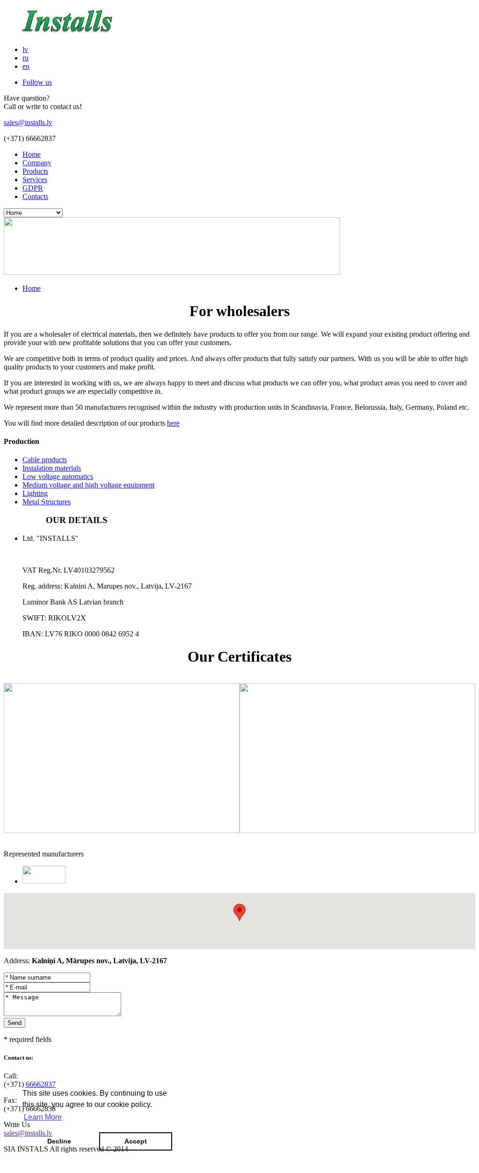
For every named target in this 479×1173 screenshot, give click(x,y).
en (25, 66)
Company (36, 163)
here (173, 423)
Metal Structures (46, 502)
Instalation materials (51, 468)
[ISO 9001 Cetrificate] (122, 830)
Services (34, 180)
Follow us (37, 82)
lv (25, 49)
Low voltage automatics (57, 476)
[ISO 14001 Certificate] (357, 830)
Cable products (44, 460)
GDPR (32, 188)
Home (31, 154)
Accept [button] (135, 1141)
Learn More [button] (43, 1117)
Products (35, 171)
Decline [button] (59, 1141)
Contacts (35, 196)
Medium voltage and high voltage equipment (88, 485)
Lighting (35, 493)
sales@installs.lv (28, 122)
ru (25, 58)
